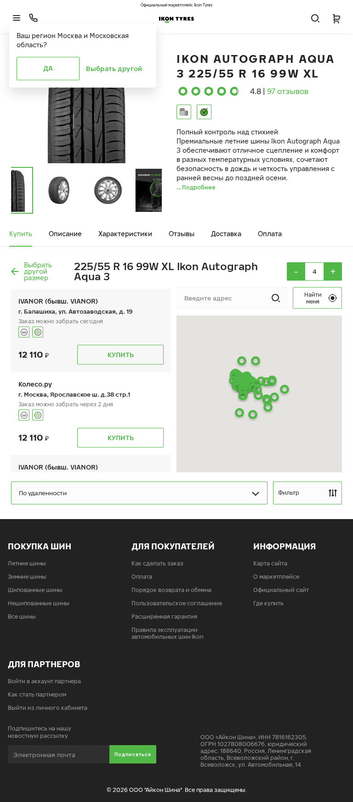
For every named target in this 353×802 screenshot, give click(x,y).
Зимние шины (27, 576)
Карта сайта (270, 563)
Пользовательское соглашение (176, 603)
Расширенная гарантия (164, 616)
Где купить (268, 603)
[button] (239, 413)
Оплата (270, 234)
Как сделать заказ (157, 563)
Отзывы (181, 234)
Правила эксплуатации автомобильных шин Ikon (167, 633)
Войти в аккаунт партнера (44, 681)
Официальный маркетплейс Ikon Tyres (176, 5)
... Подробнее (196, 187)
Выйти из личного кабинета (47, 707)
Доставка (226, 234)
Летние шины (27, 563)
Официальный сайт (281, 589)
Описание (65, 234)
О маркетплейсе (276, 576)
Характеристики (125, 234)
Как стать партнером (37, 694)
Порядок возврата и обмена (171, 589)
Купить (20, 234)
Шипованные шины (35, 589)
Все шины (22, 616)
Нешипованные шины (38, 603)
